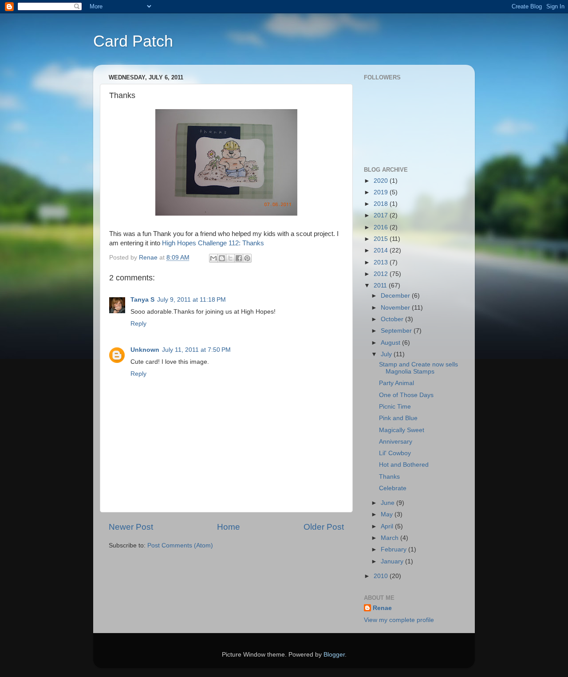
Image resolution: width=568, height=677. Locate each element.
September (397, 330)
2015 (382, 239)
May (387, 514)
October (393, 319)
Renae (382, 608)
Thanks (389, 476)
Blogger (334, 654)
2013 (382, 262)
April (388, 526)
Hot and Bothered (404, 464)
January (393, 561)
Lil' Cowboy (395, 453)
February (394, 549)
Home (228, 526)
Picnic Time (395, 406)
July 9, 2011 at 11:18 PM (191, 299)
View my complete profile (399, 620)
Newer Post (131, 526)
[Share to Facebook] (238, 258)
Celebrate (392, 488)
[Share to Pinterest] (247, 258)
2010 (382, 576)
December (396, 295)
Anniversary (395, 441)
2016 (382, 227)
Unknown (144, 349)
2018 (382, 204)
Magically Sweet (401, 430)
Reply (138, 323)
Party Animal (396, 383)
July (387, 354)
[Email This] (213, 258)
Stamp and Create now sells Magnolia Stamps (418, 368)
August (391, 342)
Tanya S (142, 299)
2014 (382, 250)
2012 (382, 274)
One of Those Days (406, 395)
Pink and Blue (398, 418)
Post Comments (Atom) (180, 545)
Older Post (324, 526)
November (396, 307)
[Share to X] (230, 258)
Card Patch (133, 41)
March (390, 538)
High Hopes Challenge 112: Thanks (213, 243)
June (388, 503)
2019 (382, 192)
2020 (382, 180)
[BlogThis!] (221, 258)
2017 (382, 215)
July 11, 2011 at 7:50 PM (196, 349)
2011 (381, 285)
